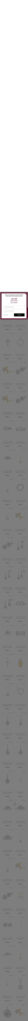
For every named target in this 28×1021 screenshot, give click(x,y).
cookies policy (14, 1017)
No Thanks (5, 23)
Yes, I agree (14, 1019)
